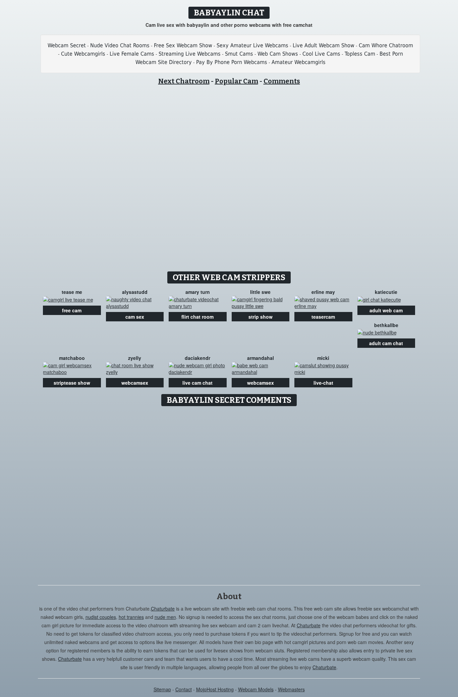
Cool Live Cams (321, 54)
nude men (165, 617)
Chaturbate (163, 608)
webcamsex (134, 382)
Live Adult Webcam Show (323, 45)
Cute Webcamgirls (83, 54)
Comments (282, 81)
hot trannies (131, 617)
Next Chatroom (184, 81)
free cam (71, 310)
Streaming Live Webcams (190, 54)
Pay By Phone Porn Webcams (231, 62)
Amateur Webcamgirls (299, 62)
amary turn (197, 292)
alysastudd (135, 292)
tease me (72, 292)
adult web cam (386, 310)
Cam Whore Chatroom (386, 45)
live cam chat (197, 382)
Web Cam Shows (277, 54)
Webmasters (291, 689)
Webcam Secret (67, 45)
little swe (260, 292)
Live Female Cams (132, 54)
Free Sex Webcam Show (183, 45)
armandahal (260, 358)
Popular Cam (236, 81)
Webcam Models (256, 689)
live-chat (323, 382)
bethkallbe (386, 325)
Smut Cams (239, 54)
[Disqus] (229, 493)
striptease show (72, 382)
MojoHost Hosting (215, 689)
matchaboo (72, 358)
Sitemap (162, 689)
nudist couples (100, 617)
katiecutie (386, 292)
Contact (183, 689)
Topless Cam (360, 54)
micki (323, 358)
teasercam (323, 316)
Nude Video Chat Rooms (120, 45)
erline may (323, 292)
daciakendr (197, 358)
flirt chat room (197, 316)
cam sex (134, 316)
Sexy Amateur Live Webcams (252, 45)
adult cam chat (386, 343)
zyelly (134, 358)
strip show (260, 316)
